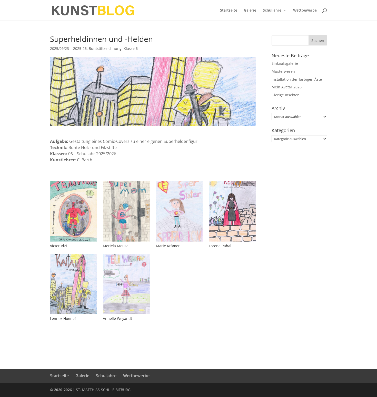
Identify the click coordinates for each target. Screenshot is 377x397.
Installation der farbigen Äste (297, 79)
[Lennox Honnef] (73, 314)
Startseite (228, 10)
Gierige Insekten (286, 95)
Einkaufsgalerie (285, 63)
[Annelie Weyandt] (126, 314)
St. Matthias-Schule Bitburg (103, 389)
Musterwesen (283, 71)
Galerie (250, 10)
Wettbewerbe (305, 10)
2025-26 (80, 48)
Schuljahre (272, 10)
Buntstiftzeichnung (105, 48)
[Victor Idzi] (73, 241)
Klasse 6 (131, 48)
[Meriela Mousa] (126, 241)
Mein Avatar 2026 (287, 87)
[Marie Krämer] (179, 241)
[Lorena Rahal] (232, 241)
